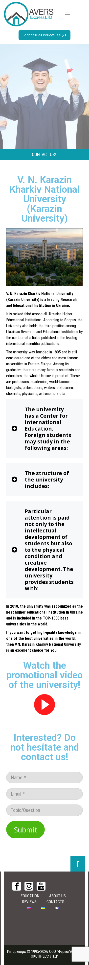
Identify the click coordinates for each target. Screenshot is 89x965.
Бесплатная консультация (44, 35)
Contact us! (44, 154)
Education (30, 896)
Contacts (55, 901)
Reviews (29, 901)
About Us (57, 896)
